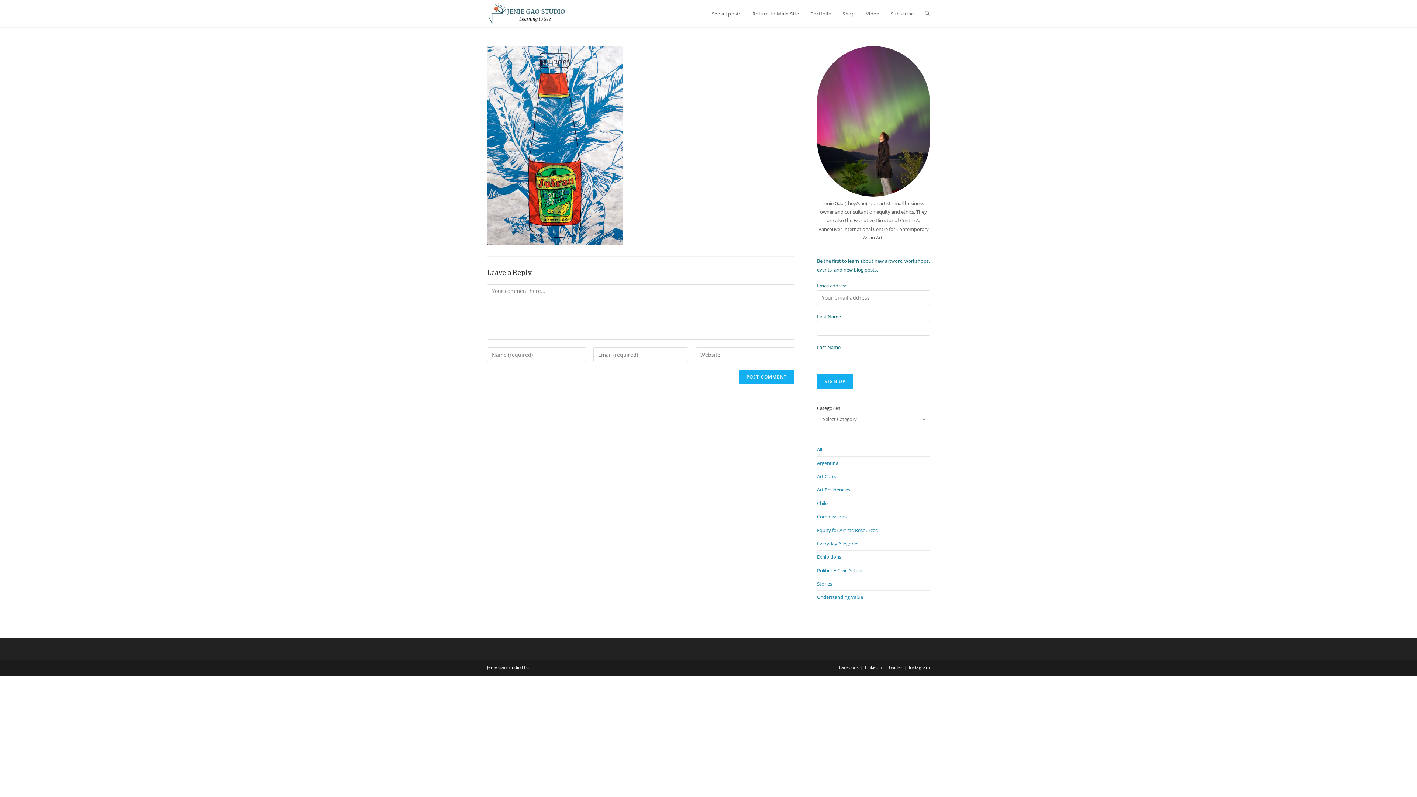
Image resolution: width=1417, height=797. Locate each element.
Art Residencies (833, 489)
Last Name (829, 347)
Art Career (828, 476)
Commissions (832, 516)
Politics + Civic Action (839, 570)
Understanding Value (840, 597)
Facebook (849, 667)
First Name (829, 316)
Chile (822, 503)
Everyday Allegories (838, 543)
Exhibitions (829, 556)
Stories (824, 583)
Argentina (827, 463)
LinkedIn (873, 667)
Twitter (895, 667)
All (819, 449)
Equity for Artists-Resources (847, 530)
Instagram (919, 667)
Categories (828, 408)
